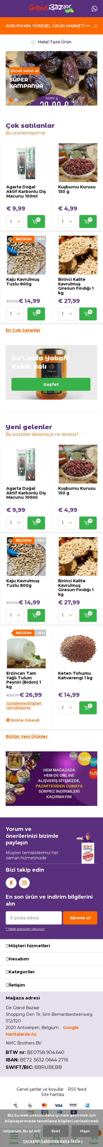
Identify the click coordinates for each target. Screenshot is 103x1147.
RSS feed (77, 1089)
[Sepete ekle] (36, 221)
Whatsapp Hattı (94, 8)
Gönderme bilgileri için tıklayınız (23, 705)
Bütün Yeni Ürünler (26, 736)
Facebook (11, 882)
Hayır (85, 1131)
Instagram (24, 882)
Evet (56, 1131)
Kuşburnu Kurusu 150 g (77, 189)
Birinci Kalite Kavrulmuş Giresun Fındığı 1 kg (76, 286)
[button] (11, 100)
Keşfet (51, 372)
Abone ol (80, 917)
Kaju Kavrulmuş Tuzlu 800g (22, 282)
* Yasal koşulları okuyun (25, 929)
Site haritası (52, 1094)
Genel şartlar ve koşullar (40, 1089)
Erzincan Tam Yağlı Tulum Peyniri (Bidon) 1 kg (23, 680)
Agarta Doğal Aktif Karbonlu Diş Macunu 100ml (26, 191)
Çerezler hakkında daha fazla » (53, 1141)
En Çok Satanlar (23, 330)
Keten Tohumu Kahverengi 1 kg (75, 675)
